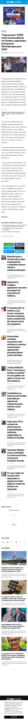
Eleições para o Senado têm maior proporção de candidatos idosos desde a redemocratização (16, 263)
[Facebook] (8, 542)
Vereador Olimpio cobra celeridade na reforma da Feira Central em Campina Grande (16, 455)
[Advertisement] (14, 685)
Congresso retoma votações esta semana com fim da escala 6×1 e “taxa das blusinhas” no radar (13, 113)
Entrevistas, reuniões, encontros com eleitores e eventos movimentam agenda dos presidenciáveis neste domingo (16, 345)
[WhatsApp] (24, 542)
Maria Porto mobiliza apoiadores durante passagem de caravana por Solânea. (16, 289)
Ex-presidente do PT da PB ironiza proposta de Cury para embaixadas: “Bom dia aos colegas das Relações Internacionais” (13, 656)
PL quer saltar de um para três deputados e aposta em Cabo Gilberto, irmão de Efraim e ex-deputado (16, 481)
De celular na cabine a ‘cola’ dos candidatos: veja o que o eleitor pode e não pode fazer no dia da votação (13, 598)
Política (3, 31)
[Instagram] (3, 542)
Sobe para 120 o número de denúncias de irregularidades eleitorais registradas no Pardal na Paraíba (15, 429)
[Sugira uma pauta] (14, 510)
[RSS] (20, 542)
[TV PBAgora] (16, 542)
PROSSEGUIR (14, 717)
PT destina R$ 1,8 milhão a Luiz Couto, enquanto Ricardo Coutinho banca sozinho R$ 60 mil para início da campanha (16, 316)
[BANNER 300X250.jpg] (14, 15)
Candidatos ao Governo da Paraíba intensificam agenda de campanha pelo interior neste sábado (16, 401)
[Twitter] (12, 542)
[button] (2, 2)
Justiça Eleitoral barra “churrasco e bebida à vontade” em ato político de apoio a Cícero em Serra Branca (16, 374)
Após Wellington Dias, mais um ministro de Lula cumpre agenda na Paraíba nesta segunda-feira (12, 626)
